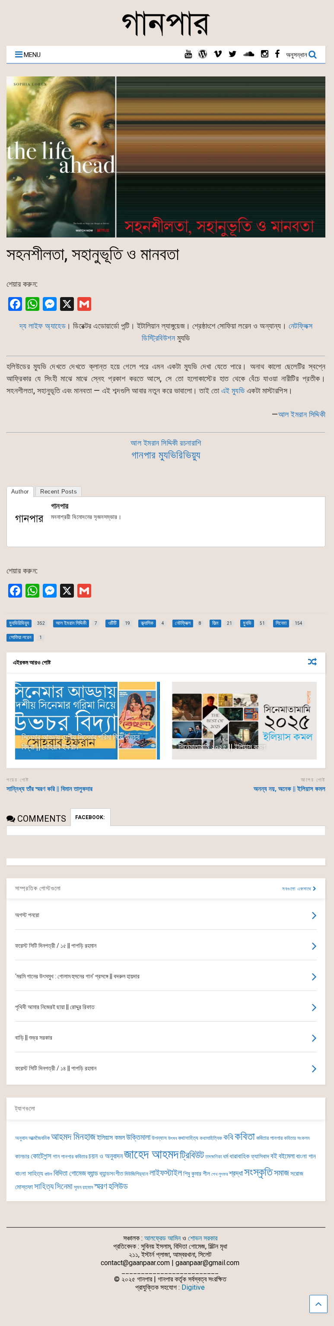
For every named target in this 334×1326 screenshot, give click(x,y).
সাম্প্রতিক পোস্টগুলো (38, 888)
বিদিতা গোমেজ (70, 1173)
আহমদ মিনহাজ (73, 1136)
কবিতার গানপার (269, 1138)
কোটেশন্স (41, 1156)
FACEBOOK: (90, 817)
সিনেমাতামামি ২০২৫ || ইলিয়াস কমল (221, 746)
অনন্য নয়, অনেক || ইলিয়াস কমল (289, 789)
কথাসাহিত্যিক (211, 1138)
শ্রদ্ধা (236, 1173)
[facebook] (277, 54)
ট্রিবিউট (192, 1155)
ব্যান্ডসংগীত (111, 1173)
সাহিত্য (44, 1186)
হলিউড (118, 1186)
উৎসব (172, 1138)
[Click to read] (87, 721)
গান (56, 1156)
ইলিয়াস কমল (111, 1137)
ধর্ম (225, 1156)
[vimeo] (217, 54)
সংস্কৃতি (258, 1171)
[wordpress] (202, 54)
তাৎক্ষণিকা (213, 1157)
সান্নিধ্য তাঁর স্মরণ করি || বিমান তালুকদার (49, 789)
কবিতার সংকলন (296, 1138)
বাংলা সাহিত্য (29, 1173)
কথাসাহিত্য (188, 1138)
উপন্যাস (159, 1138)
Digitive (193, 1287)
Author (20, 491)
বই (273, 1156)
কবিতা (245, 1136)
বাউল (48, 1174)
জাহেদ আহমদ (151, 1154)
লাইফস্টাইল (166, 1173)
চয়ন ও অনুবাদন (106, 1156)
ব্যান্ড (92, 1173)
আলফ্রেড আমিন (162, 1238)
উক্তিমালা (138, 1137)
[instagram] (264, 54)
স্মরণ (100, 1186)
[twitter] (233, 54)
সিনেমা (64, 1186)
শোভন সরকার (202, 1238)
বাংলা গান (306, 1156)
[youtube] (188, 54)
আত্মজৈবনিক (39, 1138)
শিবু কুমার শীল (196, 1173)
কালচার (22, 1156)
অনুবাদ (21, 1138)
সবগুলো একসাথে (297, 889)
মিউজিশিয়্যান (136, 1174)
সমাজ (281, 1173)
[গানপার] (165, 34)
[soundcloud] (248, 54)
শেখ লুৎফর (219, 1174)
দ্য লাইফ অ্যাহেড (42, 325)
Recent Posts (58, 491)
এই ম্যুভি (233, 390)
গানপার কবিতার (74, 1156)
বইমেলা (287, 1156)
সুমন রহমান (83, 1187)
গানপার (60, 505)
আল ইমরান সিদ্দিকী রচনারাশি (165, 442)
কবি (228, 1137)
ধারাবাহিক (239, 1156)
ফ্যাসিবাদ (260, 1156)
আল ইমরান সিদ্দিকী (302, 414)
